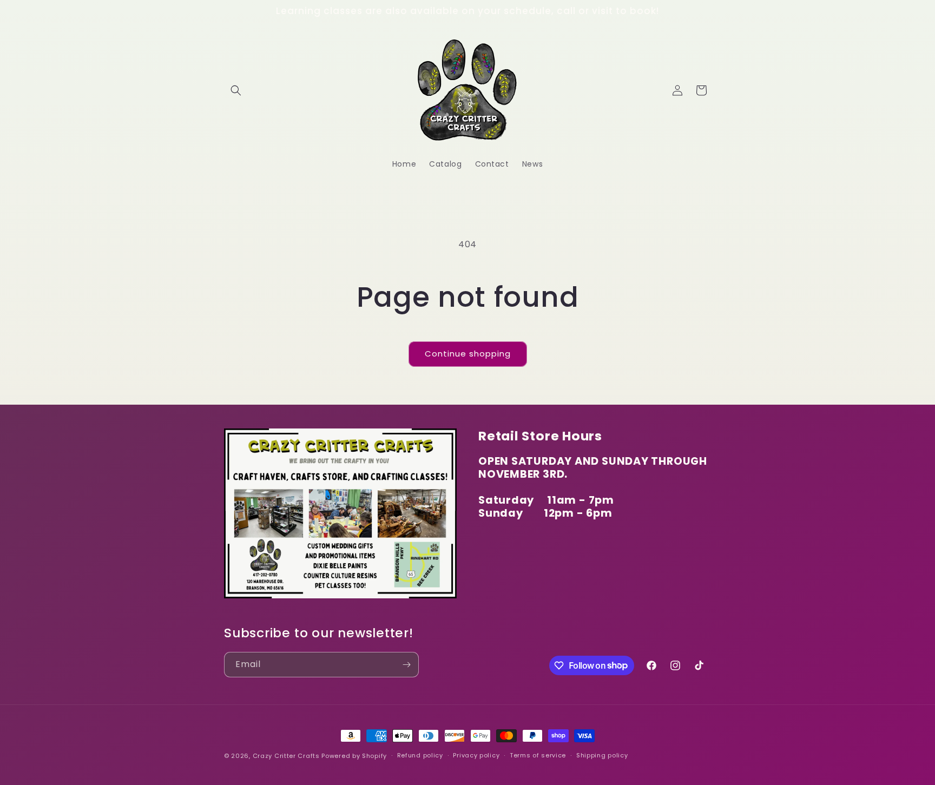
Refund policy (420, 755)
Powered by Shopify (354, 755)
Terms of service (538, 755)
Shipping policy (602, 755)
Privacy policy (476, 755)
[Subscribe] (406, 664)
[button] (236, 90)
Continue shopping (468, 353)
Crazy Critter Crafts (286, 755)
